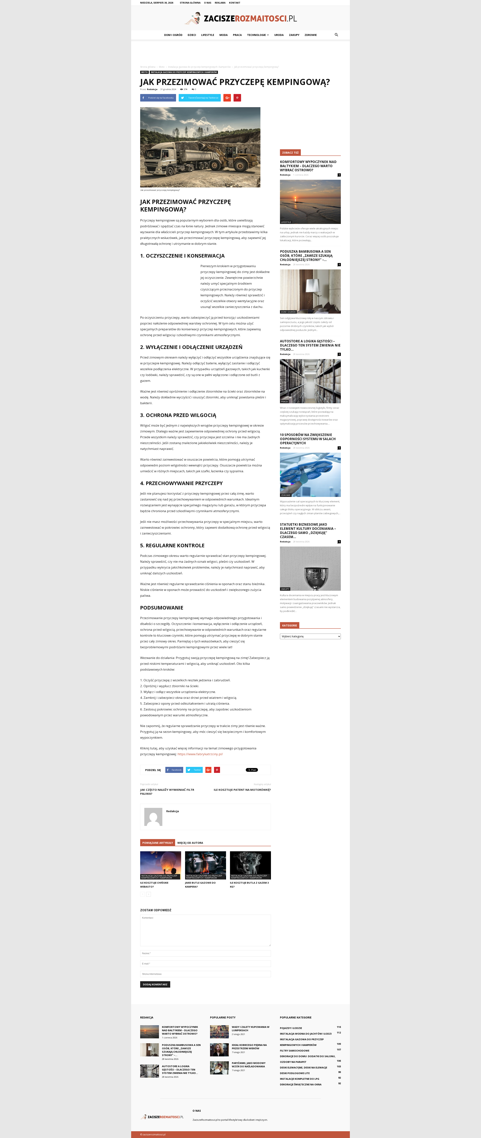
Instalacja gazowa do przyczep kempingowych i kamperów (184, 72)
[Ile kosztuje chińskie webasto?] (160, 865)
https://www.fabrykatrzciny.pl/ (200, 754)
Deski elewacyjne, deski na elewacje (303, 1067)
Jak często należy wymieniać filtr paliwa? (167, 791)
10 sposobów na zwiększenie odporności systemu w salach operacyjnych (308, 439)
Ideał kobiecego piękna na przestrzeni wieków (249, 1046)
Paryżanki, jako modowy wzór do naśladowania (248, 1064)
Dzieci (192, 35)
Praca (237, 35)
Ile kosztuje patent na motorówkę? (242, 790)
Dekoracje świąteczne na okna (300, 1084)
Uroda (279, 35)
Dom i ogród (173, 35)
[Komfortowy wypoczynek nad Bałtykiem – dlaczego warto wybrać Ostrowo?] (310, 202)
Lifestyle (207, 35)
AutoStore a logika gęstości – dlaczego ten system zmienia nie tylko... (310, 345)
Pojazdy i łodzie (291, 1028)
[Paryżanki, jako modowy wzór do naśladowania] (219, 1067)
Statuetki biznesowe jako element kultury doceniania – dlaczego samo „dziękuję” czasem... (308, 530)
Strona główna (190, 2)
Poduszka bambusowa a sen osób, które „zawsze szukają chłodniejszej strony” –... (306, 255)
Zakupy (294, 35)
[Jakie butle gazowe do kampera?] (205, 865)
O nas (207, 2)
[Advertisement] (240, 52)
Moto (144, 72)
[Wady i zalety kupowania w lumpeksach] (219, 1031)
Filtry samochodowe (294, 1050)
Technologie (256, 35)
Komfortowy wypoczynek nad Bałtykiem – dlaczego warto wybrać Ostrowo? (308, 166)
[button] (336, 34)
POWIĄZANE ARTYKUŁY (157, 843)
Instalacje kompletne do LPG (299, 1078)
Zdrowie (311, 35)
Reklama (220, 2)
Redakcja (152, 89)
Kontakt (234, 2)
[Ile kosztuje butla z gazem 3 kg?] (250, 865)
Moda (223, 35)
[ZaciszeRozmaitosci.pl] (240, 18)
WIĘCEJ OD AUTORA (190, 843)
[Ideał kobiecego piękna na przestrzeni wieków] (219, 1049)
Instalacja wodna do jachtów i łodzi (306, 1033)
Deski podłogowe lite (295, 1073)
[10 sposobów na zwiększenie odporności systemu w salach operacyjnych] (310, 475)
